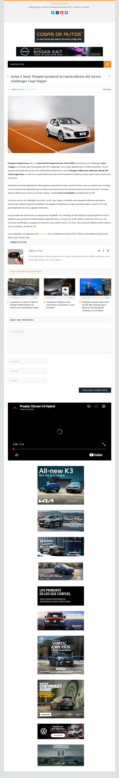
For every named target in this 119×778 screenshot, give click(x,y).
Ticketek (43, 233)
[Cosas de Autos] (59, 35)
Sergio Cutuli (18, 89)
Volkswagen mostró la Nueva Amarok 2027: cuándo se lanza (58, 7)
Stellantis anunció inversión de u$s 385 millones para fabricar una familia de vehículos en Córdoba (95, 306)
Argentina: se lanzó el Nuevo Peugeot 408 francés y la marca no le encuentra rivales (24, 305)
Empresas (107, 89)
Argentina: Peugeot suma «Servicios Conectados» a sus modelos (60, 305)
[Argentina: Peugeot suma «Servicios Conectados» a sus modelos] (59, 288)
